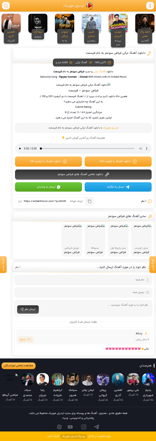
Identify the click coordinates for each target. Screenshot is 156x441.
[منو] (150, 6)
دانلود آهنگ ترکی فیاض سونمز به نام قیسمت (116, 53)
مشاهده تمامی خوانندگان (18, 366)
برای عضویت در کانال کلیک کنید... (78, 436)
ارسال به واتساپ (46, 187)
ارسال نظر (30, 309)
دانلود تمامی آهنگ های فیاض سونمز (80, 174)
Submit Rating (83, 107)
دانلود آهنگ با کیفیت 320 (115, 161)
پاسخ (23, 339)
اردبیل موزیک (73, 6)
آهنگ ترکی (81, 62)
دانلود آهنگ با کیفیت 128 (45, 161)
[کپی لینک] (89, 201)
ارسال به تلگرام (115, 187)
